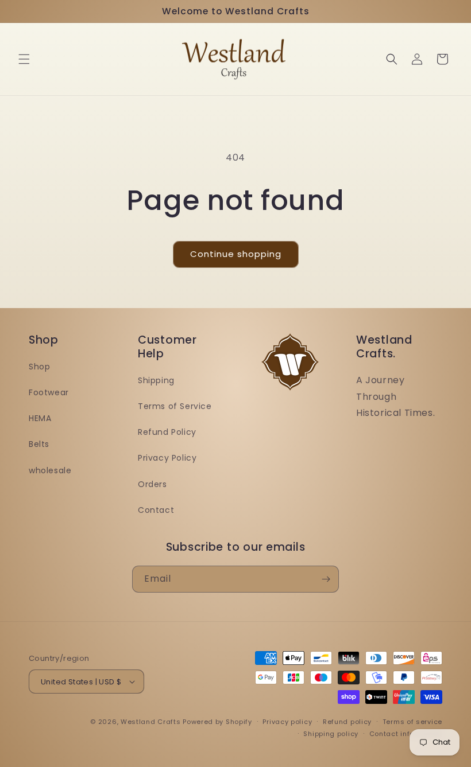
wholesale (50, 470)
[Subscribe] (325, 579)
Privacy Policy (167, 458)
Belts (39, 444)
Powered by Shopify (217, 721)
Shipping (156, 380)
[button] (24, 59)
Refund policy (347, 721)
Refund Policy (167, 432)
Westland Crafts (151, 721)
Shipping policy (330, 733)
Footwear (49, 392)
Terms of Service (175, 406)
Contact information (405, 733)
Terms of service (412, 721)
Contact (156, 510)
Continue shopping (235, 254)
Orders (152, 484)
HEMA (40, 418)
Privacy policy (287, 721)
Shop (39, 366)
